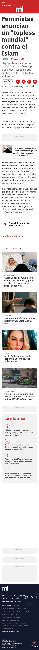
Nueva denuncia (9, 275)
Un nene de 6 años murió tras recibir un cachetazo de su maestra (19, 321)
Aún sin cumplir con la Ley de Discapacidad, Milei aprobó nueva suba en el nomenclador (19, 447)
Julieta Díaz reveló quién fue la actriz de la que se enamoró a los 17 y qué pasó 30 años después (18, 475)
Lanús (20, 626)
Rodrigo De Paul (7, 629)
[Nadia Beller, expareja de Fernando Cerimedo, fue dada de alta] (19, 340)
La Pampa (19, 611)
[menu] (4, 3)
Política (5, 596)
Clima (27, 611)
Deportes (5, 598)
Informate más (18, 146)
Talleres (5, 620)
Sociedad (13, 596)
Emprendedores (9, 391)
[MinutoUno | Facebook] (36, 597)
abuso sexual (22, 608)
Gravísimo (7, 315)
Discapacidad (20, 623)
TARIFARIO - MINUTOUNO (9, 641)
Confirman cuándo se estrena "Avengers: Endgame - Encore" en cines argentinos (19, 433)
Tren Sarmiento (7, 623)
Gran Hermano (7, 617)
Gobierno (5, 626)
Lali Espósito (15, 614)
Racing (16, 605)
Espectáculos (16, 598)
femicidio (5, 614)
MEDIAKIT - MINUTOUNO (9, 640)
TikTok (13, 626)
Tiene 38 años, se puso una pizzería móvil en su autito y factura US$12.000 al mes (19, 396)
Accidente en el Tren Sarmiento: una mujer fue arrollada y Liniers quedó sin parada (18, 461)
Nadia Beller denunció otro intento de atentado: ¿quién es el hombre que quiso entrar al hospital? (25, 151)
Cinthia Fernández (8, 608)
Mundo (5, 59)
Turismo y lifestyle (9, 601)
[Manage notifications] (34, 642)
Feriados (17, 617)
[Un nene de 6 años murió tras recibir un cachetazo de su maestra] (19, 302)
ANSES (4, 611)
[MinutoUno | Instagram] (26, 597)
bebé (26, 626)
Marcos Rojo (15, 620)
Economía (22, 596)
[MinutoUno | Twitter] (32, 597)
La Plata (11, 611)
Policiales (7, 353)
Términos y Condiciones (10, 632)
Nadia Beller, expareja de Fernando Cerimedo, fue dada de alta (17, 358)
